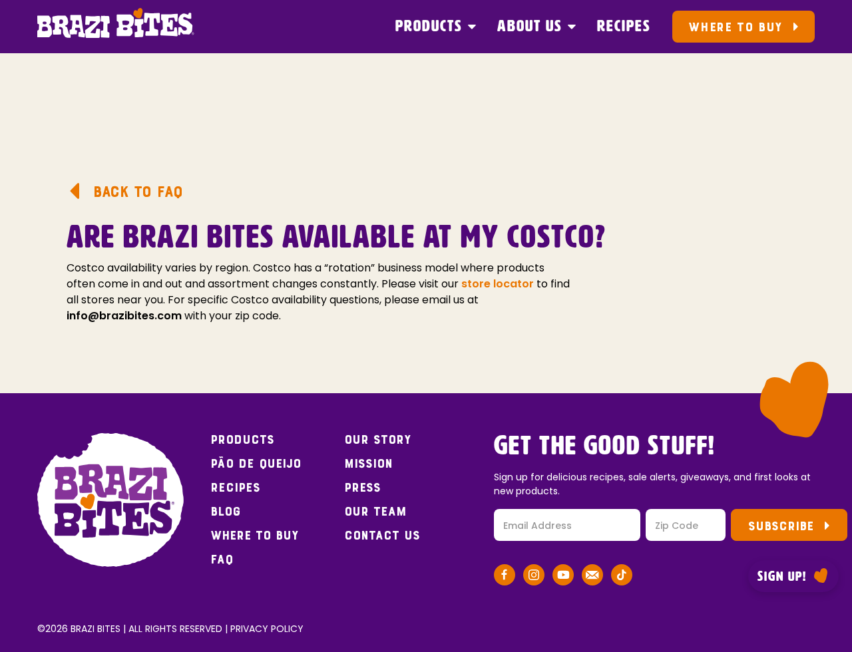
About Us (529, 27)
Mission (368, 463)
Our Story (377, 439)
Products (429, 27)
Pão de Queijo (255, 463)
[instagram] (533, 577)
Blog (225, 511)
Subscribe (780, 526)
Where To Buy (735, 27)
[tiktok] (621, 577)
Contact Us (382, 535)
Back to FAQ (137, 192)
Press (362, 487)
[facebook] (504, 577)
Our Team (375, 511)
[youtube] (563, 577)
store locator (497, 283)
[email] (592, 577)
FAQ (221, 559)
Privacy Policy (267, 628)
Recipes (624, 27)
